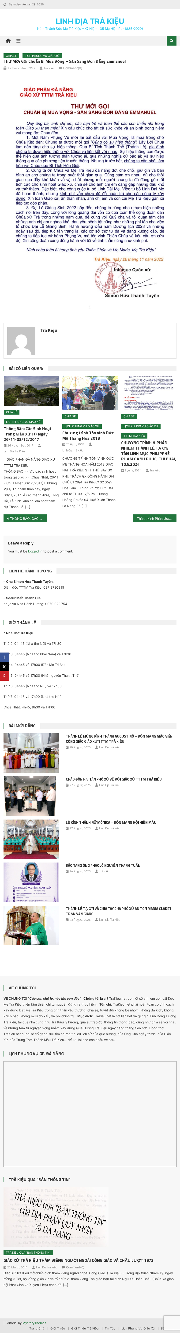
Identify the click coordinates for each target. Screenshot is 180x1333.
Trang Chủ (36, 1328)
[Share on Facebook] (4, 657)
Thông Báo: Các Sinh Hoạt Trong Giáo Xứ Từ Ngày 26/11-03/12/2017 (28, 434)
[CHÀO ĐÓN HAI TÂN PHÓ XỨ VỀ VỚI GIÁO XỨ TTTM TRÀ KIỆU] (31, 796)
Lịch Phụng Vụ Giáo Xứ (42, 56)
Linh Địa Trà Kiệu (90, 21)
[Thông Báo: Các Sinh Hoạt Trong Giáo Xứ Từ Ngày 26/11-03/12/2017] (31, 391)
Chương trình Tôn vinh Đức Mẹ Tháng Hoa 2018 (88, 435)
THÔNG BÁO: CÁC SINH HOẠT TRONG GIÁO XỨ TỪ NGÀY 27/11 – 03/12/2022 (28, 519)
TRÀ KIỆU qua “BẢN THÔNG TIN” (40, 1179)
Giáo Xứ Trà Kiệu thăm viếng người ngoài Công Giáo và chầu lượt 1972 (79, 1260)
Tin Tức (110, 1328)
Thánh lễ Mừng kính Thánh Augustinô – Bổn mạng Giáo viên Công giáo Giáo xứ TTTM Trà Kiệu (119, 739)
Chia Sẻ (11, 56)
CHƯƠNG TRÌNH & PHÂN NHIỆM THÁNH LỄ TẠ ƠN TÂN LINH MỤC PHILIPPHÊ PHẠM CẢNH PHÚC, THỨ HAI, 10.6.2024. (148, 453)
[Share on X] (4, 666)
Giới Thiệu (57, 1328)
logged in (35, 551)
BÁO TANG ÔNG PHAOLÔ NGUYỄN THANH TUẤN (103, 865)
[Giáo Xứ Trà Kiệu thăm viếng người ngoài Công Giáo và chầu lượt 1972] (90, 1217)
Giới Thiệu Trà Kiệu (85, 1328)
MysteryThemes (34, 1323)
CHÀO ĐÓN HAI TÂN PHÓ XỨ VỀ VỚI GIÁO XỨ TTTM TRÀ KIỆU (114, 779)
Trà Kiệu (49, 68)
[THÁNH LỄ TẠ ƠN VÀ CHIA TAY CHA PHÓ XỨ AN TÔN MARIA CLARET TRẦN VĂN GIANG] (31, 925)
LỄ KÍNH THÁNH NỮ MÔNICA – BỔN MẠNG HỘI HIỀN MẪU (111, 822)
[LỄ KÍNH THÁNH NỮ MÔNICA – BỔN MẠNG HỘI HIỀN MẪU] (31, 839)
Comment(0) (72, 68)
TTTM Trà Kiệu (134, 436)
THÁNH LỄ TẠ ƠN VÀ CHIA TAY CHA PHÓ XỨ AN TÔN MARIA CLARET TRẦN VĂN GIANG (119, 911)
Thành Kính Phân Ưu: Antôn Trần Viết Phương (156, 519)
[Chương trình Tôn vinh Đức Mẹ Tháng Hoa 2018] (90, 393)
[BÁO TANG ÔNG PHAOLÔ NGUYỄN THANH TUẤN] (31, 882)
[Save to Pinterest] (4, 676)
